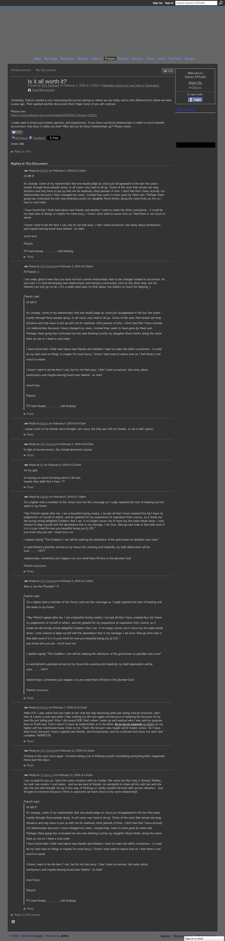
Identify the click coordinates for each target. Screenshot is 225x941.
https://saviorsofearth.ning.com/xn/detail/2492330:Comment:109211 (54, 115)
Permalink (26, 171)
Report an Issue (182, 935)
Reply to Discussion (25, 914)
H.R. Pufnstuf (50, 85)
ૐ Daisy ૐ (47, 775)
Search (221, 3)
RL (42, 464)
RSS (13, 922)
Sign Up (157, 3)
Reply (29, 256)
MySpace (21, 138)
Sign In (169, 3)
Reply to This (21, 151)
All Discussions (21, 70)
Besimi (38, 935)
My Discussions (46, 70)
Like (18, 132)
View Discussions (43, 90)
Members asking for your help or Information (131, 85)
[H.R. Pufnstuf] (18, 90)
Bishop (44, 423)
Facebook (39, 138)
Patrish (44, 170)
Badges (165, 935)
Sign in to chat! (194, 938)
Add (170, 71)
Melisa (44, 707)
